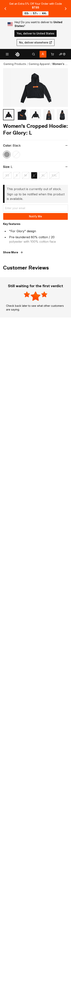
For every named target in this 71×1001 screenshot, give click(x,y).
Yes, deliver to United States (35, 33)
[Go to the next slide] (65, 8)
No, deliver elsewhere (33, 42)
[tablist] (33, 54)
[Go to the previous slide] (5, 8)
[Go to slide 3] (35, 114)
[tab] (33, 54)
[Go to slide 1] (8, 114)
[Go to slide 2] (22, 114)
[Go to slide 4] (49, 114)
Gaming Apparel (39, 63)
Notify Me (35, 216)
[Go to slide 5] (62, 114)
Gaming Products (14, 63)
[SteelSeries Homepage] (17, 54)
